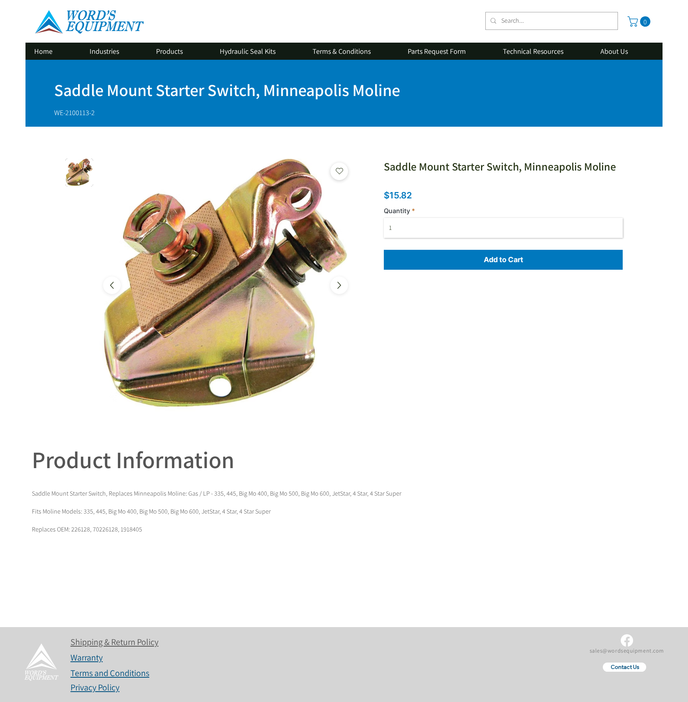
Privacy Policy (94, 687)
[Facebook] (627, 640)
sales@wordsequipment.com (627, 650)
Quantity (397, 211)
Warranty (86, 657)
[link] (640, 21)
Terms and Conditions (109, 672)
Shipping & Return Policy (114, 641)
